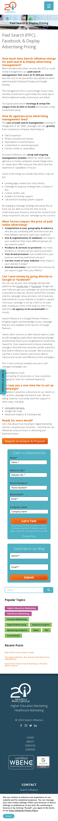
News (36, 630)
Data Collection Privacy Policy (23, 810)
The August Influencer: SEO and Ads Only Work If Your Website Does (27, 658)
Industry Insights (41, 624)
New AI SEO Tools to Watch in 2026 (19, 652)
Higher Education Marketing (21, 608)
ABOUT (30, 741)
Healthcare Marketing (18, 613)
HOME (30, 737)
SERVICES (30, 745)
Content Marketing (17, 619)
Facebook (36, 286)
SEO (46, 630)
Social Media (13, 635)
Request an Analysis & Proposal (25, 441)
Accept (8, 816)
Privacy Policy (29, 536)
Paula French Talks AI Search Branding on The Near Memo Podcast (26, 664)
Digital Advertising (16, 624)
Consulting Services (15, 407)
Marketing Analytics (17, 630)
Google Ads (22, 286)
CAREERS (30, 749)
